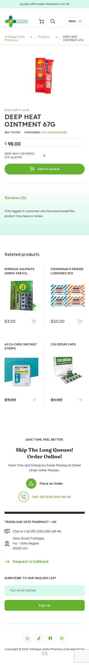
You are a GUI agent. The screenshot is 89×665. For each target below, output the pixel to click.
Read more (33, 399)
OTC (43, 132)
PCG (44, 652)
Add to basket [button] (33, 321)
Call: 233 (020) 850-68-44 (51, 497)
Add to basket (49, 169)
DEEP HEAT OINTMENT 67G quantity (20, 155)
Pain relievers (57, 132)
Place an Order (51, 483)
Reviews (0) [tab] (15, 197)
